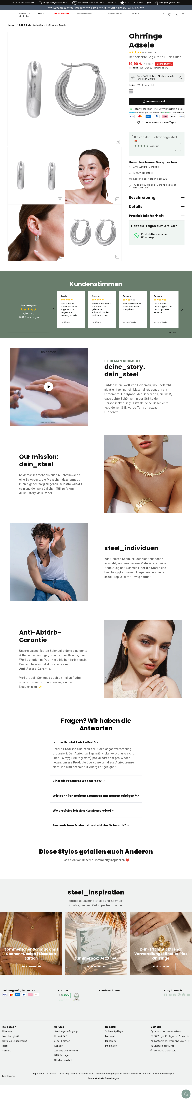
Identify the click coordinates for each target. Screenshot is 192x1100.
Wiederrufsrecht (79, 1073)
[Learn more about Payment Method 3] (148, 116)
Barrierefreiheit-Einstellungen (103, 1078)
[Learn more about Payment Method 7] (181, 116)
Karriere (6, 1050)
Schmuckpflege (114, 1031)
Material (110, 1036)
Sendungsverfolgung (66, 1031)
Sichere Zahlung (164, 1046)
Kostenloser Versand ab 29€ (172, 1041)
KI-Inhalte (125, 1073)
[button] (21, 14)
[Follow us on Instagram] (165, 994)
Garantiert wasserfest (167, 1031)
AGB (91, 1073)
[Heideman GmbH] (7, 14)
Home (11, 25)
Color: (132, 85)
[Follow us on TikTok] (183, 994)
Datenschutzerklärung (57, 1073)
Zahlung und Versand (66, 1050)
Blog (5, 1045)
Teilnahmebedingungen (106, 1073)
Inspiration (111, 1045)
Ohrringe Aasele (57, 25)
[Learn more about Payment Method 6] (173, 116)
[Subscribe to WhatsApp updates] (179, 994)
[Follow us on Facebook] (170, 994)
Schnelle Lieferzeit (165, 1050)
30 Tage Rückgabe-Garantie (172, 1036)
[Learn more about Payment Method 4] (157, 116)
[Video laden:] (49, 387)
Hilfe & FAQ (61, 1036)
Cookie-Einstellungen (163, 1073)
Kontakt (58, 1045)
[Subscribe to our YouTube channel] (188, 995)
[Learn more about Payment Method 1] (132, 116)
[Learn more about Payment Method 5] (165, 116)
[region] (118, 309)
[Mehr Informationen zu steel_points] (180, 77)
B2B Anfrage (61, 1055)
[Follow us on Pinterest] (174, 994)
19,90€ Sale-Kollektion (31, 25)
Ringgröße (111, 1041)
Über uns (7, 1031)
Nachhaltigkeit (10, 1036)
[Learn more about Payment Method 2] (140, 116)
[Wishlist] (169, 14)
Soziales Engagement (14, 1041)
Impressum (39, 1073)
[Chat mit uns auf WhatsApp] (186, 1094)
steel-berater (62, 1041)
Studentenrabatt (64, 1060)
